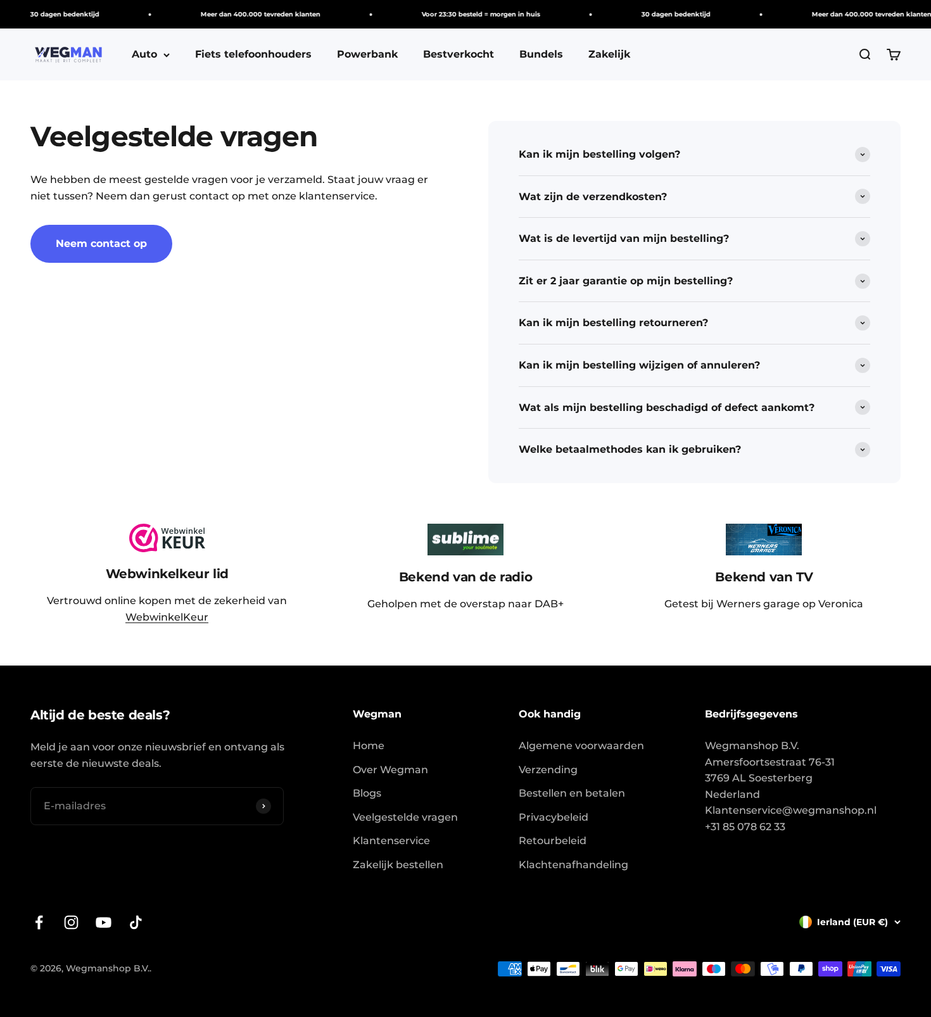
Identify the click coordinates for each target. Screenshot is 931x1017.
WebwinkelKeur (166, 617)
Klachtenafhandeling (573, 865)
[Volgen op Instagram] (71, 922)
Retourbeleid (552, 841)
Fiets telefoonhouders (253, 54)
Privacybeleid (553, 817)
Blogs (367, 793)
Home (368, 746)
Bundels (541, 54)
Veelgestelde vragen (405, 817)
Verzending (548, 770)
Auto (144, 54)
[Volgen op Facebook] (39, 922)
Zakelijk (609, 54)
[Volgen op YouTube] (103, 922)
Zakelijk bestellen (398, 865)
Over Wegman (390, 770)
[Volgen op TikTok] (135, 922)
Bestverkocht (458, 54)
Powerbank (367, 54)
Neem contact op (101, 243)
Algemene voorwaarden (581, 746)
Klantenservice (391, 841)
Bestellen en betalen (572, 793)
